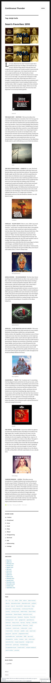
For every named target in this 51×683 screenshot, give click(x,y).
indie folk (34, 622)
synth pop (16, 644)
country (8, 611)
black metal (27, 606)
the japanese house (11, 647)
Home (6, 675)
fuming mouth (10, 619)
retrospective (9, 639)
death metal (24, 611)
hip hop (28, 622)
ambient (34, 603)
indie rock (8, 625)
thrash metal (21, 647)
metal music (16, 628)
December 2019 (10, 582)
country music (15, 611)
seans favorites (9, 642)
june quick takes (16, 625)
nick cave (16, 631)
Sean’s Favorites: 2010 (17, 24)
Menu (43, 8)
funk (16, 619)
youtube (16, 650)
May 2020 (9, 573)
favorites (26, 617)
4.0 (9, 600)
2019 (20, 600)
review (16, 639)
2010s (16, 600)
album (25, 600)
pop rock (14, 633)
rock (26, 639)
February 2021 (10, 563)
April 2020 (9, 574)
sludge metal (29, 642)
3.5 (6, 600)
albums (8, 603)
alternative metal (15, 603)
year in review (9, 650)
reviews (21, 639)
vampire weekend (31, 647)
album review (31, 600)
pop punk (8, 633)
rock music (32, 639)
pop (27, 631)
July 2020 (8, 569)
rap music (30, 636)
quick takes (19, 636)
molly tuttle (24, 628)
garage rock (22, 619)
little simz (25, 625)
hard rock (8, 622)
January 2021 (9, 565)
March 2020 (9, 576)
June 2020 (9, 571)
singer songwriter (19, 642)
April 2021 (9, 562)
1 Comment (24, 504)
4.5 (12, 600)
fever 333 (32, 617)
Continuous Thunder (15, 8)
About (6, 671)
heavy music (15, 622)
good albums (30, 619)
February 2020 (10, 578)
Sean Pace (9, 504)
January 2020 (9, 580)
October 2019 (9, 585)
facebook (20, 617)
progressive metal (23, 633)
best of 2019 (19, 606)
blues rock (8, 608)
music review (9, 631)
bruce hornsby (16, 608)
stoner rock (9, 644)
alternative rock (26, 603)
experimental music (11, 617)
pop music (32, 631)
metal (31, 625)
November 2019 (10, 584)
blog (33, 606)
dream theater (18, 614)
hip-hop (22, 622)
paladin (23, 631)
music (30, 628)
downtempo (9, 614)
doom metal (32, 611)
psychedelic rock (10, 636)
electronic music (27, 614)
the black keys (24, 644)
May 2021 (8, 560)
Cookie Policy (29, 680)
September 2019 (10, 587)
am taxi (8, 606)
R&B (25, 636)
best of (13, 606)
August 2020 (9, 567)
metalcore (8, 628)
